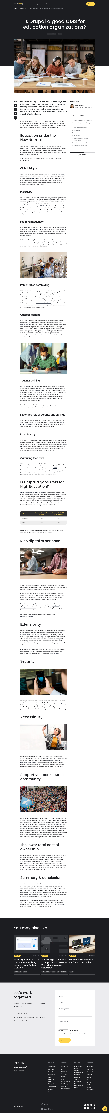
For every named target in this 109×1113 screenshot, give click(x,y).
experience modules (26, 616)
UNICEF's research (37, 390)
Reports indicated (25, 325)
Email (61, 1002)
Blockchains (38, 635)
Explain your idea (64, 1021)
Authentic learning (35, 229)
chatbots (56, 606)
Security (76, 133)
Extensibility (77, 130)
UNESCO (31, 146)
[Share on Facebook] (15, 109)
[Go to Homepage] (18, 4)
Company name (64, 1009)
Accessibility (77, 135)
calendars (23, 608)
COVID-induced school (47, 206)
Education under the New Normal (83, 120)
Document (68, 1031)
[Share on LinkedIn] (15, 113)
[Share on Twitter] (15, 118)
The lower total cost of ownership (83, 143)
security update (60, 703)
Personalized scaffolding (44, 303)
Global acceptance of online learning (32, 493)
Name (61, 996)
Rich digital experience (80, 127)
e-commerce (31, 608)
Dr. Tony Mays (24, 386)
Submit (63, 1040)
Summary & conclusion (80, 145)
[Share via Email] (15, 105)
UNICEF (32, 178)
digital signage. (54, 653)
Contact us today (59, 904)
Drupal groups (57, 824)
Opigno (42, 637)
